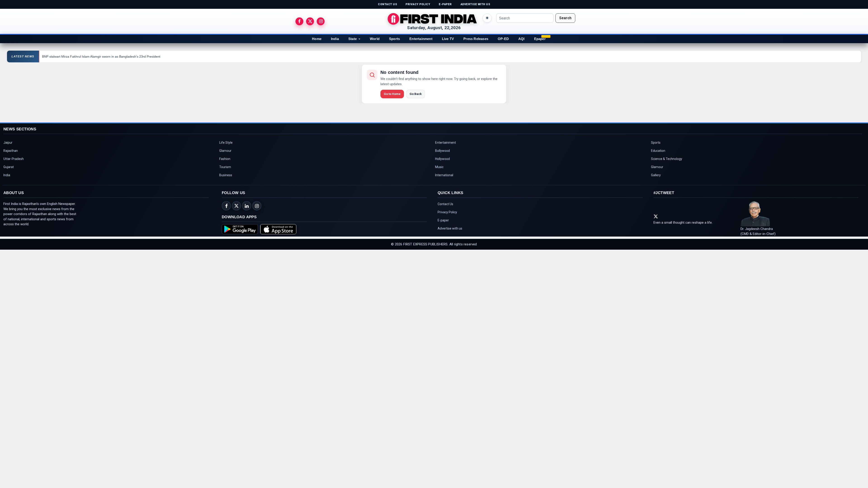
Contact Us (445, 204)
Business (225, 175)
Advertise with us (450, 228)
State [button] (352, 39)
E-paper (443, 220)
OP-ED (503, 39)
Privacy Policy (447, 212)
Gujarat (8, 167)
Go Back (416, 94)
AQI (521, 39)
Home (316, 39)
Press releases (475, 39)
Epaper (540, 39)
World (375, 39)
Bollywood (442, 150)
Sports (394, 39)
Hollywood (442, 159)
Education (658, 150)
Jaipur (7, 142)
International (444, 175)
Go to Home (392, 94)
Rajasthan (10, 150)
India (335, 39)
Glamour (225, 150)
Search (565, 18)
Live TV (448, 39)
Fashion (224, 159)
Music (439, 167)
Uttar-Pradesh (13, 159)
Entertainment (420, 39)
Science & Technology (666, 159)
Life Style (226, 142)
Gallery (656, 175)
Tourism (225, 167)
